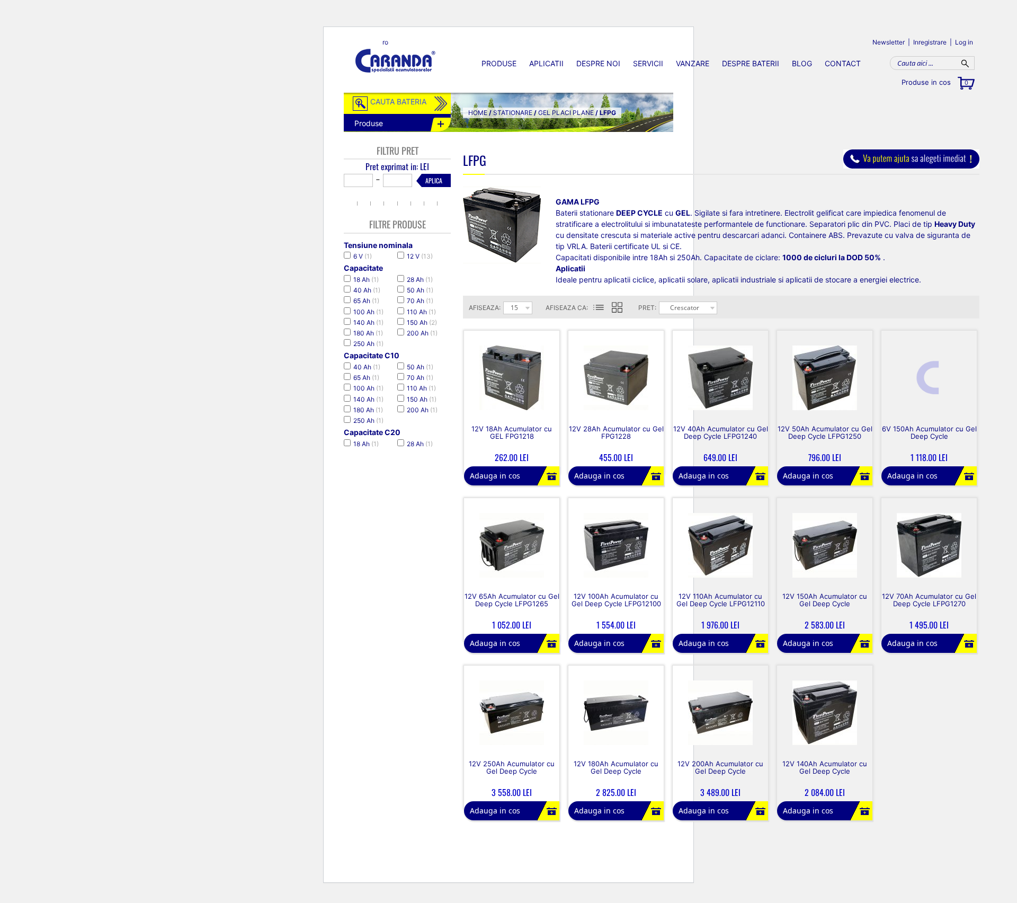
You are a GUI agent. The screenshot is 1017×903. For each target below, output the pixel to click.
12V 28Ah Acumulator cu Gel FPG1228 (616, 432)
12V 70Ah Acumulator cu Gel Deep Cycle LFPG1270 (929, 600)
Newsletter (888, 42)
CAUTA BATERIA (398, 101)
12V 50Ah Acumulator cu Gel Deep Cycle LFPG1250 (825, 432)
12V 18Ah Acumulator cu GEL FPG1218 (511, 432)
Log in (964, 42)
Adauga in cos (495, 476)
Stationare (512, 113)
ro (385, 42)
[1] (598, 308)
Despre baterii (750, 63)
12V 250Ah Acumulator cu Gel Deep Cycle (512, 767)
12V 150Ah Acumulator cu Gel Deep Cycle (824, 600)
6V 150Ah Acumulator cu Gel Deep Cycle (929, 432)
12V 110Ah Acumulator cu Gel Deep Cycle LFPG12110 (720, 600)
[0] (623, 308)
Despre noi (598, 63)
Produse (498, 63)
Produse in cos (935, 82)
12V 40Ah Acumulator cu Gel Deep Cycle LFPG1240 (720, 432)
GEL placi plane (566, 113)
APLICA (433, 180)
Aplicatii (546, 63)
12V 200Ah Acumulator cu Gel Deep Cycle (720, 767)
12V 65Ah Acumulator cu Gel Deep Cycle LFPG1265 (512, 600)
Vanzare (692, 63)
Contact (843, 63)
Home (477, 113)
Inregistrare (930, 42)
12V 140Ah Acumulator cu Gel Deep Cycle (824, 767)
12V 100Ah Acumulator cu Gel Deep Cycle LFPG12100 (616, 600)
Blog (802, 63)
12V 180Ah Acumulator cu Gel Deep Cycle (616, 767)
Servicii (648, 63)
